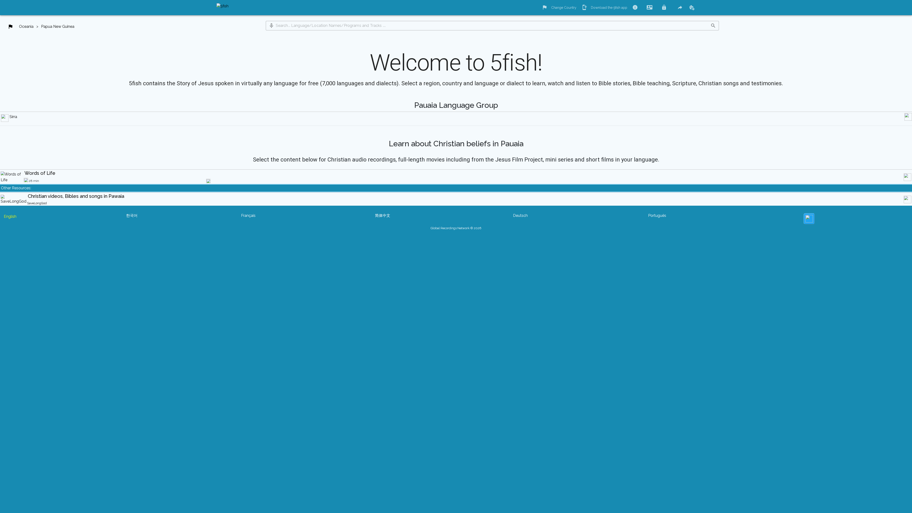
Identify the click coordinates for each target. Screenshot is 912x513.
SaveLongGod (37, 203)
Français (248, 215)
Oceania (26, 26)
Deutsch (520, 215)
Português (657, 215)
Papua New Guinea (57, 26)
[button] (271, 25)
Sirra (13, 116)
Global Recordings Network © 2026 (456, 228)
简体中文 (382, 215)
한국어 (132, 215)
